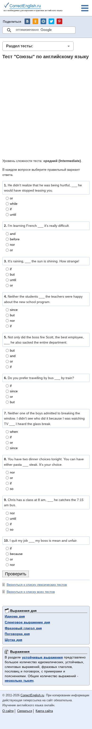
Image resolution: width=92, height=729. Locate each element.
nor (12, 244)
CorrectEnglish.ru (32, 695)
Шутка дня (13, 640)
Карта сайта (44, 711)
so (11, 489)
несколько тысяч (19, 680)
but (12, 274)
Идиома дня (15, 616)
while (13, 204)
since (14, 310)
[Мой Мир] (43, 21)
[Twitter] (51, 21)
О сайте (8, 711)
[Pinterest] (59, 21)
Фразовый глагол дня (23, 628)
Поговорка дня (17, 634)
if (11, 209)
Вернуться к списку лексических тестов (37, 584)
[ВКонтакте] (27, 21)
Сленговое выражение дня (27, 622)
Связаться (24, 711)
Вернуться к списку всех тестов (31, 592)
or (11, 198)
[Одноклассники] (35, 21)
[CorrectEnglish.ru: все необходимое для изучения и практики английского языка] (33, 7)
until (13, 214)
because (16, 554)
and (13, 234)
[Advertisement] (46, 109)
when (14, 432)
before (15, 239)
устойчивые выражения (42, 657)
